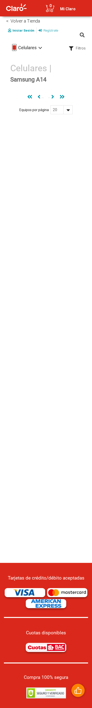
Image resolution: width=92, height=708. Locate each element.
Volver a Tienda (25, 20)
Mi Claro (68, 9)
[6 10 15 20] (62, 109)
